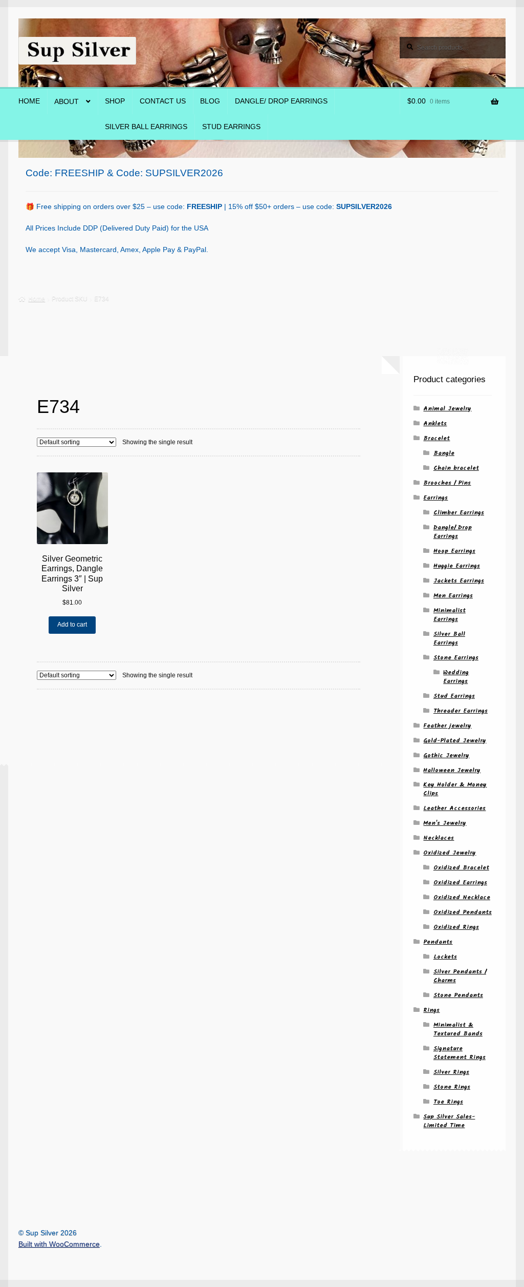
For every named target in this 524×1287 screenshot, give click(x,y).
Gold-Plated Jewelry (454, 740)
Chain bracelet (456, 468)
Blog (210, 101)
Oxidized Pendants (462, 912)
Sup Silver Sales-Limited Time (449, 1121)
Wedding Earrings (456, 677)
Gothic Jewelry (446, 755)
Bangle (443, 453)
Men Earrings (453, 595)
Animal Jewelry (447, 408)
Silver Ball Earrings (146, 127)
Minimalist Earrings (449, 615)
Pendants (437, 942)
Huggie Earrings (456, 566)
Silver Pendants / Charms (459, 976)
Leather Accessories (454, 808)
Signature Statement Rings (459, 1053)
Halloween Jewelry (452, 770)
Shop (115, 101)
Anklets (435, 423)
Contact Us (163, 101)
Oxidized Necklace (461, 897)
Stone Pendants (458, 995)
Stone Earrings (455, 657)
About (66, 102)
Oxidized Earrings (460, 882)
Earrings (435, 498)
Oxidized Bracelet (461, 868)
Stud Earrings (231, 127)
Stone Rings (451, 1087)
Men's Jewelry (444, 823)
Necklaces (438, 838)
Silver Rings (451, 1072)
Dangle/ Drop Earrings (281, 101)
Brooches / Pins (447, 483)
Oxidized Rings (456, 927)
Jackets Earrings (458, 581)
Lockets (445, 957)
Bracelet (436, 438)
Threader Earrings (460, 711)
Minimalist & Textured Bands (458, 1029)
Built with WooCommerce (59, 1244)
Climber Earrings (458, 512)
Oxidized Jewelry (449, 853)
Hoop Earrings (454, 551)
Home (29, 101)
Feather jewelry (447, 726)
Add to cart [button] (72, 624)
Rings (431, 1010)
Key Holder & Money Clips (455, 789)
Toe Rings (448, 1102)
